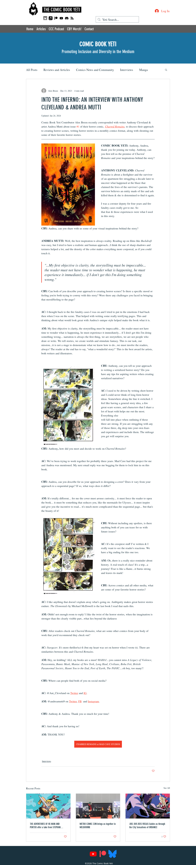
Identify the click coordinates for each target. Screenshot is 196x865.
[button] (166, 69)
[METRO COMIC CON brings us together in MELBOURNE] (98, 806)
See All (167, 787)
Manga (143, 70)
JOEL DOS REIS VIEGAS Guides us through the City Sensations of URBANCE (147, 825)
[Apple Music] (51, 18)
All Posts (31, 70)
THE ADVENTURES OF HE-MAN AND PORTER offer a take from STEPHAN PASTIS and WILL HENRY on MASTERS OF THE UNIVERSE (47, 825)
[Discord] (67, 18)
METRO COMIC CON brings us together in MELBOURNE (98, 825)
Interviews (126, 70)
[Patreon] (56, 18)
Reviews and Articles (56, 70)
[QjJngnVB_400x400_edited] (45, 18)
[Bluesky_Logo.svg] (112, 854)
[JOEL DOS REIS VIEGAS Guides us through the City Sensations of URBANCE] (148, 806)
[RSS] (72, 18)
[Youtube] (61, 18)
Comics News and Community (95, 70)
